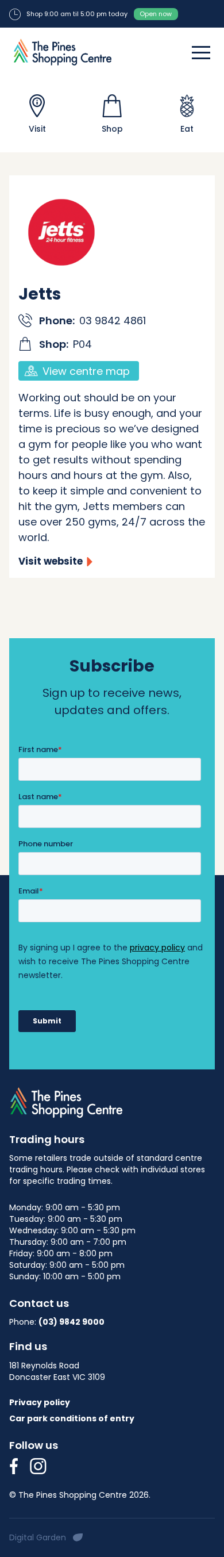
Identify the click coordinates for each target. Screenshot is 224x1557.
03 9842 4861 (112, 320)
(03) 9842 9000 (71, 1322)
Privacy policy (39, 1402)
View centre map (86, 371)
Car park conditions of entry (71, 1418)
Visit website (50, 561)
